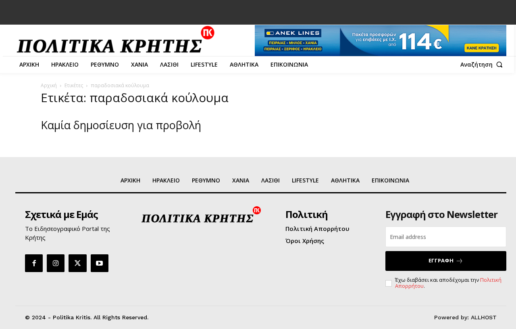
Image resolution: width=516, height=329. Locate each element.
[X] (77, 263)
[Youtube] (99, 263)
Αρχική (49, 85)
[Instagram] (55, 263)
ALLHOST (484, 317)
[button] (483, 64)
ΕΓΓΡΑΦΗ (441, 260)
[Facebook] (34, 263)
